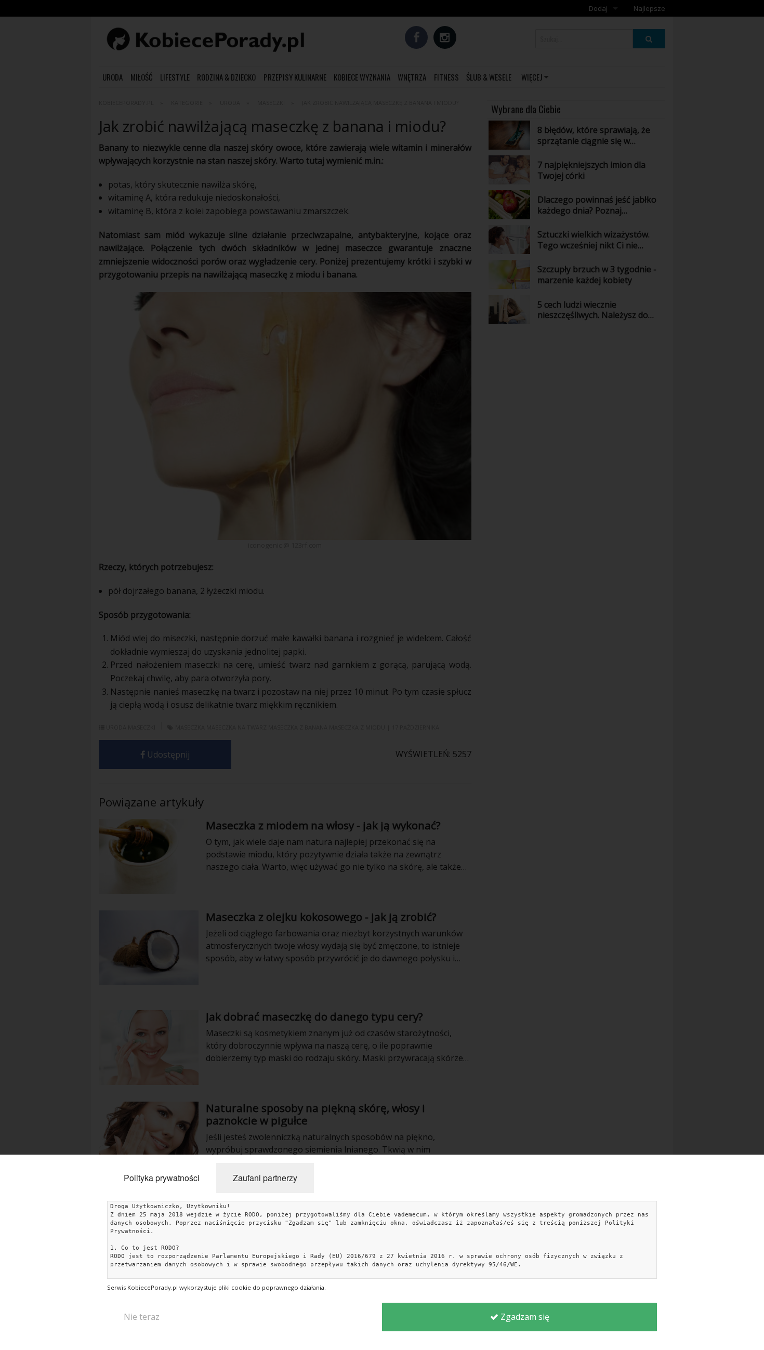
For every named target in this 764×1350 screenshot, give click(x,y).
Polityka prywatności (162, 1178)
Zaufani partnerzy (265, 1178)
